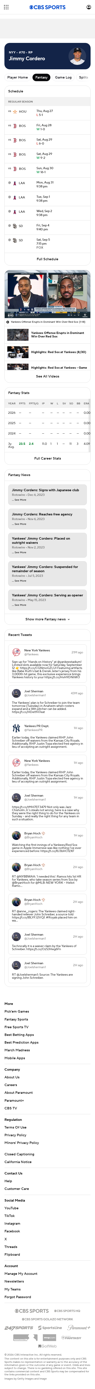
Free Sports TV (16, 1027)
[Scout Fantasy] (71, 1337)
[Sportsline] (50, 1327)
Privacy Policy (15, 1135)
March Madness (17, 1050)
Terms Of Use (15, 1127)
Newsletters (14, 1281)
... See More (19, 500)
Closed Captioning (19, 1154)
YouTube (11, 1208)
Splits (83, 77)
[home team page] (15, 112)
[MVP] (49, 1336)
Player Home (17, 77)
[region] (47, 294)
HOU (23, 112)
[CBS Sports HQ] (67, 1310)
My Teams (12, 1289)
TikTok (9, 1216)
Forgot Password (17, 1297)
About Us (11, 1077)
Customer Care (16, 1189)
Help (8, 1181)
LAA (22, 183)
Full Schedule (47, 259)
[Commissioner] (25, 1336)
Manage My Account (20, 1274)
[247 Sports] (18, 1327)
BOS (22, 126)
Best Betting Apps (19, 1035)
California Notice (18, 1162)
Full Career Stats (47, 458)
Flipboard (12, 1254)
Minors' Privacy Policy (21, 1143)
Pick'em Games (16, 1011)
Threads (10, 1247)
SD (21, 226)
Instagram (12, 1223)
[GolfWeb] (47, 1346)
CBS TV (10, 1108)
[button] (6, 7)
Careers (10, 1085)
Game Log (63, 77)
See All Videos (47, 376)
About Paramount (18, 1092)
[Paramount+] (79, 1327)
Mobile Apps (14, 1058)
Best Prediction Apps (21, 1042)
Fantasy (41, 77)
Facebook (12, 1231)
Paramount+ (14, 1100)
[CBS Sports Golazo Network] (47, 1319)
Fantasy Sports (16, 1019)
